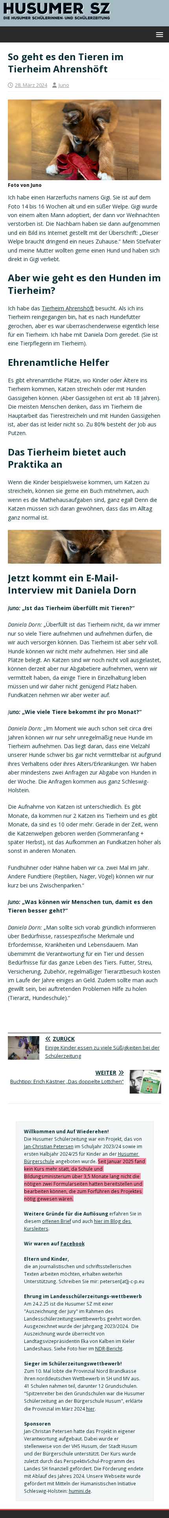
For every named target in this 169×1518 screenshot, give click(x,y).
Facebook (72, 1243)
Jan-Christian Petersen (48, 1146)
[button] (158, 34)
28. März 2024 (31, 85)
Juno (64, 85)
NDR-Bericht (108, 1348)
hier (90, 1408)
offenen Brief (56, 1221)
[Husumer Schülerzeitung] (84, 21)
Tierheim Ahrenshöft (68, 308)
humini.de (80, 1491)
